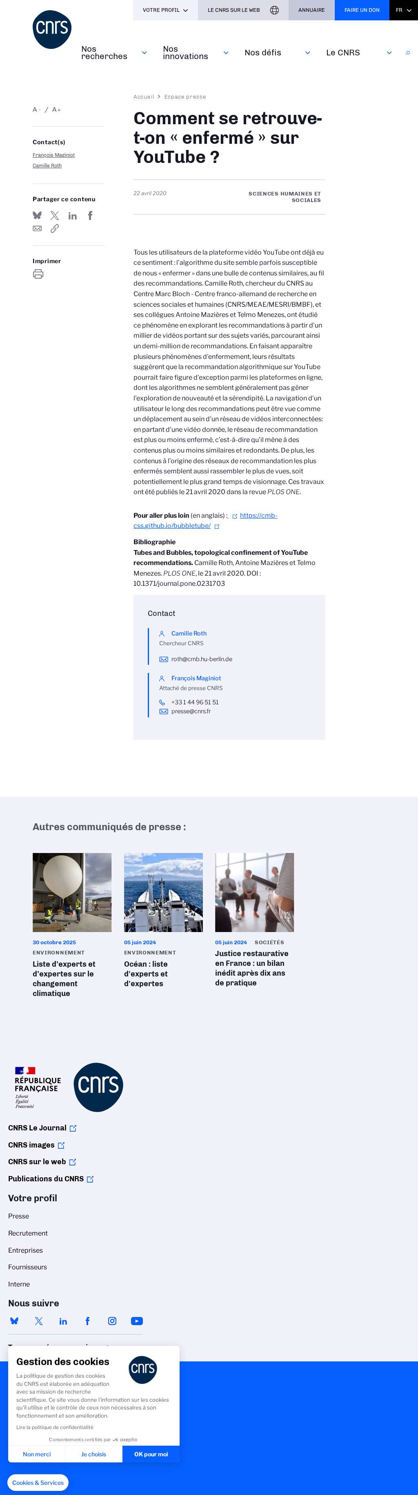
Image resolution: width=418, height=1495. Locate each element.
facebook (88, 1321)
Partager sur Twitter (54, 215)
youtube (137, 1321)
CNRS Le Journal (37, 1127)
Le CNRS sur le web (234, 10)
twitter (39, 1321)
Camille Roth (47, 166)
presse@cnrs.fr (191, 711)
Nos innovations (185, 52)
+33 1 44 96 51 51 (195, 702)
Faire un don (362, 10)
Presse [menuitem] (18, 1216)
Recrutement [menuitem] (28, 1233)
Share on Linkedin (72, 215)
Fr (399, 10)
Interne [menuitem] (19, 1284)
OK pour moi (151, 1454)
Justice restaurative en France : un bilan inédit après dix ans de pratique (254, 922)
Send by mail (37, 228)
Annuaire (311, 10)
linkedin (63, 1321)
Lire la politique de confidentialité (54, 1427)
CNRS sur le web (37, 1161)
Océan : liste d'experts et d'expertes (163, 923)
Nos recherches (104, 52)
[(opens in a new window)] (233, 515)
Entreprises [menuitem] (25, 1250)
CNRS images (31, 1145)
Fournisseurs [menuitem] (27, 1267)
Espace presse (186, 96)
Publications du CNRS (46, 1178)
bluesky (14, 1321)
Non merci (37, 1454)
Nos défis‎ (263, 52)
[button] (38, 1482)
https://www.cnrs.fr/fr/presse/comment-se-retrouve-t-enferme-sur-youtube (54, 228)
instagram (112, 1321)
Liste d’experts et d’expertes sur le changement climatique (72, 928)
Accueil (144, 96)
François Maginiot (54, 155)
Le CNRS (343, 52)
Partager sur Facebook (90, 215)
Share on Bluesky (37, 215)
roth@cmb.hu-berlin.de (201, 659)
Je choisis (93, 1454)
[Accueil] (52, 29)
